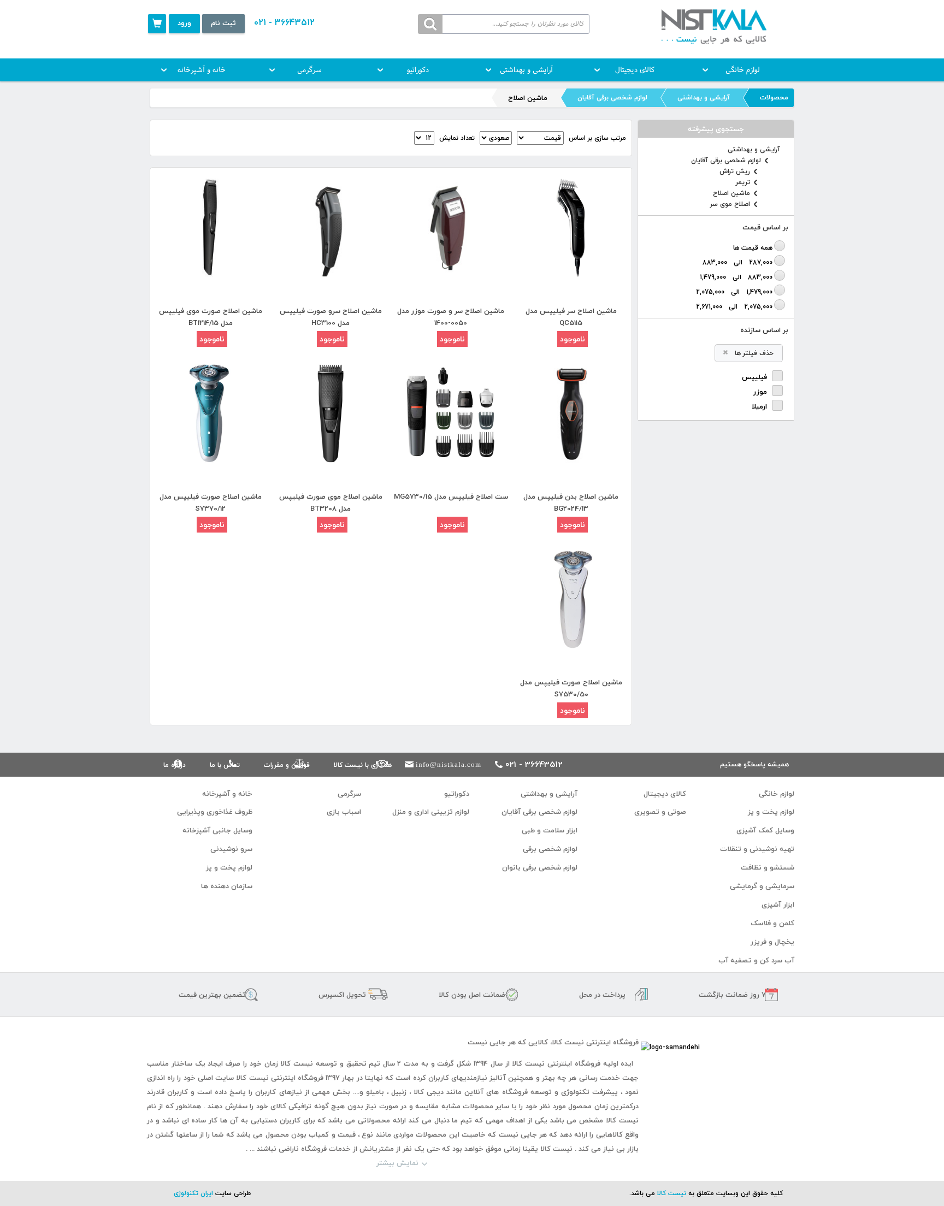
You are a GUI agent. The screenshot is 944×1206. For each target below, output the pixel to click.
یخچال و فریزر (772, 942)
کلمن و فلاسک (772, 923)
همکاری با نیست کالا (363, 765)
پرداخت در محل (602, 995)
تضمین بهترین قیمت (212, 995)
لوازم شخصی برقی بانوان (539, 867)
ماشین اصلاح (731, 193)
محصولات (774, 97)
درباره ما (174, 765)
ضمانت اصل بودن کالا (472, 995)
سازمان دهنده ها (226, 886)
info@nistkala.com (448, 764)
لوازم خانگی (742, 70)
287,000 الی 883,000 (737, 262)
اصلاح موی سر (730, 204)
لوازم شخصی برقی (550, 849)
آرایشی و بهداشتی (526, 70)
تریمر (743, 182)
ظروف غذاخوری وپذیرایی (214, 812)
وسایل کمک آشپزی (765, 830)
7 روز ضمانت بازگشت (732, 995)
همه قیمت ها (752, 247)
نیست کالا (671, 1193)
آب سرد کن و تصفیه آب (756, 960)
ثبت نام (223, 23)
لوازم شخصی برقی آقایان (612, 97)
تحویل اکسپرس (342, 995)
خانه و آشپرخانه (202, 70)
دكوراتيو (418, 70)
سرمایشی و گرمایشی (762, 886)
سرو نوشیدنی (231, 849)
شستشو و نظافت (767, 867)
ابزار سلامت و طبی (549, 830)
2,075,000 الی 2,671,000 (734, 306)
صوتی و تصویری (660, 812)
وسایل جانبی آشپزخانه (217, 830)
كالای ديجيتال (634, 70)
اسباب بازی (344, 812)
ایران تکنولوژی (193, 1193)
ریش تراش (734, 171)
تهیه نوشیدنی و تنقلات (757, 849)
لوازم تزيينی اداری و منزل (430, 812)
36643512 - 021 (284, 22)
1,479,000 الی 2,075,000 (734, 291)
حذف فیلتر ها (754, 353)
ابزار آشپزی (778, 904)
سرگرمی (309, 70)
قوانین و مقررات (287, 765)
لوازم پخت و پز (771, 812)
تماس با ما (225, 765)
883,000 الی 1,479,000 (736, 276)
